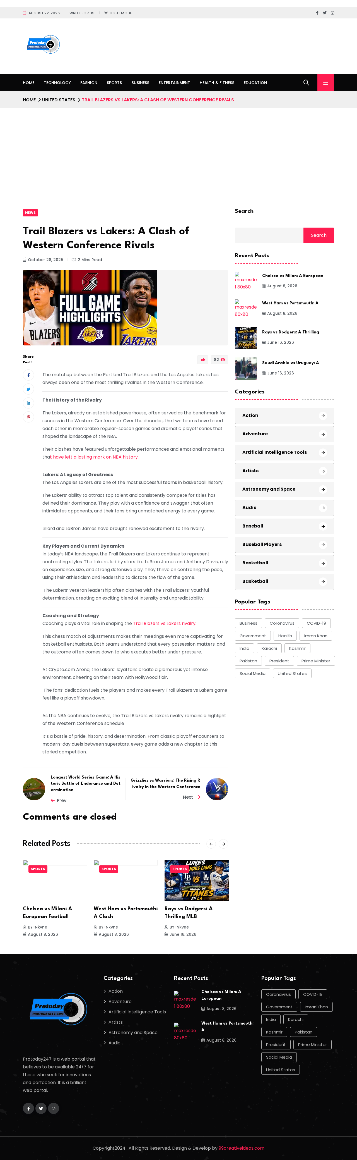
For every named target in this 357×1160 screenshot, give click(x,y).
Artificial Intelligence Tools (274, 452)
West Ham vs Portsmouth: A (290, 304)
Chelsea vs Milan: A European (292, 276)
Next (188, 797)
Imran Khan (315, 636)
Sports (114, 82)
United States (58, 100)
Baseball (252, 526)
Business (140, 82)
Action (250, 415)
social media (253, 673)
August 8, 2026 (43, 934)
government (253, 636)
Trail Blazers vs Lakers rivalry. (164, 623)
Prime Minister (315, 661)
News (30, 212)
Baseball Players (262, 544)
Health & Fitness (217, 82)
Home (28, 82)
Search (244, 211)
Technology (57, 82)
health (285, 636)
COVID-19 (316, 623)
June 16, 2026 (183, 934)
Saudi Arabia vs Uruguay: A (290, 363)
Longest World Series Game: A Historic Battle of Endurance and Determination (85, 783)
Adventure (255, 434)
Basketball (255, 563)
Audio (249, 508)
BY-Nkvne (37, 927)
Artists (250, 471)
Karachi (269, 648)
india (244, 648)
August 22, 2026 (44, 13)
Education (255, 82)
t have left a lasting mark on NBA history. (94, 457)
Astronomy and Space (268, 489)
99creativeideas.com (241, 1148)
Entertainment (174, 82)
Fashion (88, 82)
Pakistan (248, 661)
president (279, 661)
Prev (61, 800)
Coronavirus (282, 623)
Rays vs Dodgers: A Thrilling (290, 333)
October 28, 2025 (45, 259)
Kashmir (297, 648)
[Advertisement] (178, 150)
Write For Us (81, 13)
